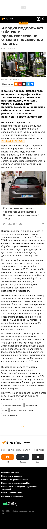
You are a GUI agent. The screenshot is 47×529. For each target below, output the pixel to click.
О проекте (5, 472)
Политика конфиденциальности (14, 479)
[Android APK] (9, 504)
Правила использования (11, 476)
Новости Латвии (31, 405)
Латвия (4, 410)
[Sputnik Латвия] (7, 20)
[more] (42, 223)
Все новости (7, 450)
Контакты (15, 472)
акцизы (13, 410)
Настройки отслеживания (12, 496)
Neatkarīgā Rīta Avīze (13, 141)
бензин (31, 410)
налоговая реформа (9, 415)
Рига (18, 450)
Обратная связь (16, 492)
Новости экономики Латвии (12, 405)
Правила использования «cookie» (15, 483)
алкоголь (22, 410)
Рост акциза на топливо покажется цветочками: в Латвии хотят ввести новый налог (21, 213)
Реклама (4, 492)
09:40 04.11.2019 (8, 49)
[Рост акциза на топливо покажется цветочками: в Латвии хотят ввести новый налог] (23, 188)
